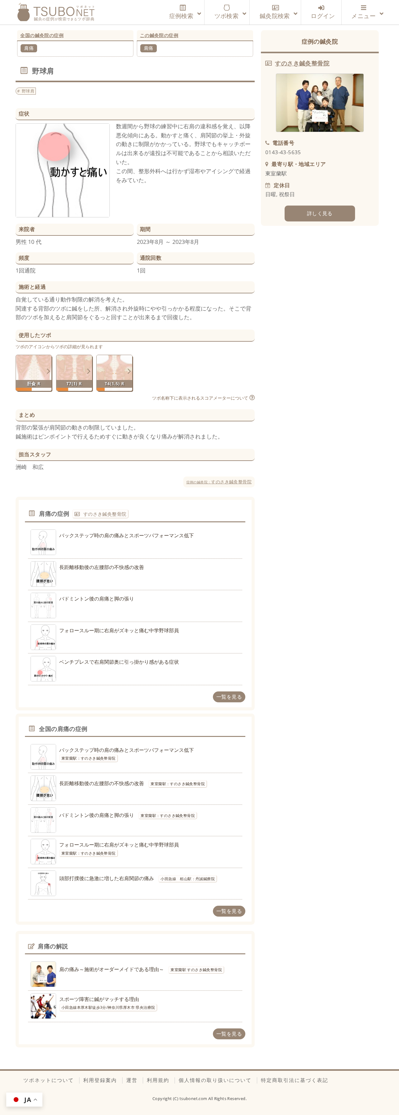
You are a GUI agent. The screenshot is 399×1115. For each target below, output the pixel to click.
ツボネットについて (48, 1080)
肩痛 (29, 48)
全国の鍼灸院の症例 (42, 35)
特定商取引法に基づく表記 (294, 1080)
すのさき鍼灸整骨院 (219, 482)
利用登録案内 (100, 1080)
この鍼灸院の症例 (159, 35)
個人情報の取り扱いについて (215, 1080)
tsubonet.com (194, 1098)
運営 (131, 1080)
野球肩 (28, 91)
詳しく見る (320, 213)
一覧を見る (229, 696)
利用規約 (158, 1080)
